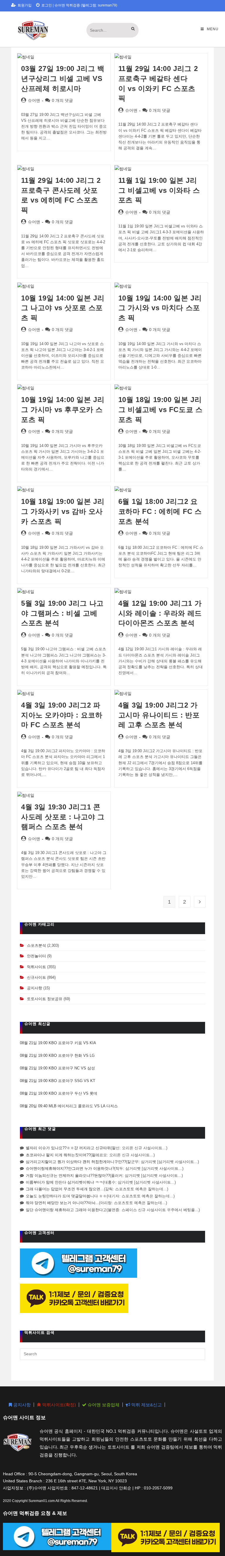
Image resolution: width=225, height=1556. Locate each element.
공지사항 (34, 988)
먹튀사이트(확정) (58, 1404)
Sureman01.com (41, 1501)
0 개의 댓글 (62, 100)
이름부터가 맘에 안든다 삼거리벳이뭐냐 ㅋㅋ (64, 1182)
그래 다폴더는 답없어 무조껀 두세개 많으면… (65, 1189)
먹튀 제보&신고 (146, 1404)
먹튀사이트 (36, 967)
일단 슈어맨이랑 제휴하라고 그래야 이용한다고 (66, 1210)
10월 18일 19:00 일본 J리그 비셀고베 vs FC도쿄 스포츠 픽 (160, 409)
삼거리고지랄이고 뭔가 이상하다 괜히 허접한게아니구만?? (76, 1162)
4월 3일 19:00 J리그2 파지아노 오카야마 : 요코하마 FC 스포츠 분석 (61, 715)
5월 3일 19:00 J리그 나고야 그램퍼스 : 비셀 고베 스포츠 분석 (62, 613)
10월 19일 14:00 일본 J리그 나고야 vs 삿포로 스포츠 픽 (62, 308)
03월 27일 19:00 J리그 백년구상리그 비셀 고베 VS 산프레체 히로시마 (62, 78)
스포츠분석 (36, 945)
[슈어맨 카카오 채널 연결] (74, 1298)
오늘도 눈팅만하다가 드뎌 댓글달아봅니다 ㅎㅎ (66, 1196)
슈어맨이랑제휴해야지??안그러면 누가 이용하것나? (70, 1168)
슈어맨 (34, 100)
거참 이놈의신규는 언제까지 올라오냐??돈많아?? (68, 1175)
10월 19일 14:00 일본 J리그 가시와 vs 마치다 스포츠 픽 (160, 308)
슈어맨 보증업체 (103, 1404)
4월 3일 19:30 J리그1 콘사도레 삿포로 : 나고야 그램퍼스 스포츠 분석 (63, 817)
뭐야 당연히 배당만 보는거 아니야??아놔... (62, 1203)
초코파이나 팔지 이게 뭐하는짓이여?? (58, 1155)
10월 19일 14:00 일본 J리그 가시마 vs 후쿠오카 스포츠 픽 (62, 409)
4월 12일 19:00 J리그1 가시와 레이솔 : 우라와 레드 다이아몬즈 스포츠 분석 (160, 613)
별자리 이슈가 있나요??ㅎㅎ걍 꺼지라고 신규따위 (68, 1148)
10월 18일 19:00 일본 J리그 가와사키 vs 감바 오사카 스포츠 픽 (62, 511)
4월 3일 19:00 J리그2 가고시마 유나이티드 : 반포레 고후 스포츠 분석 (159, 715)
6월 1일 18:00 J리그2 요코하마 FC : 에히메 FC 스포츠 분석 (160, 511)
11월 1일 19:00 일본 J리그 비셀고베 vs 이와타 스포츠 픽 (159, 190)
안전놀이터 (36, 956)
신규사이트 (36, 977)
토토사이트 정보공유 (44, 999)
